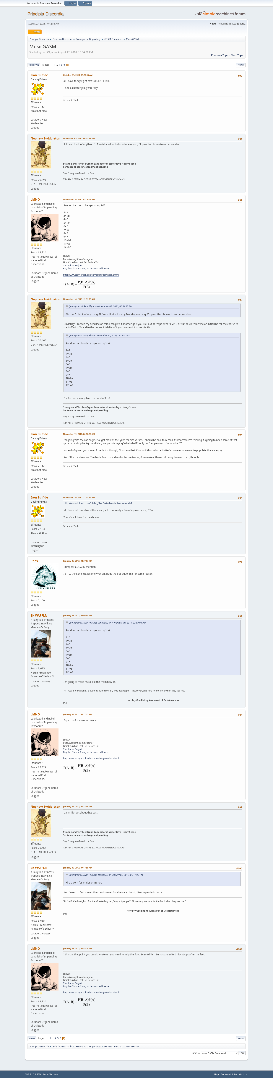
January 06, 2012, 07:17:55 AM (77, 867)
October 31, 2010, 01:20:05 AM (77, 75)
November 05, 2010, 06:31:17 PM (79, 138)
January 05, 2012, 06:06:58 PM (77, 615)
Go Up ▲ (243, 1074)
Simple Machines (50, 1074)
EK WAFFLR (39, 615)
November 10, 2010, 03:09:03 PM (79, 199)
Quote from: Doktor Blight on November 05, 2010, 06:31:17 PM (100, 306)
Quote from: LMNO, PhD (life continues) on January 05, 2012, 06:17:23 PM (106, 874)
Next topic (237, 55)
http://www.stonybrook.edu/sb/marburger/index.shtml (91, 274)
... (57, 64)
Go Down (34, 65)
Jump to (196, 1052)
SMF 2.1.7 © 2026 (33, 1074)
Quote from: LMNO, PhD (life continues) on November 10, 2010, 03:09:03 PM (107, 622)
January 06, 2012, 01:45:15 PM (77, 948)
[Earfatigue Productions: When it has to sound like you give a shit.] (32, 268)
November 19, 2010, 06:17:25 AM (79, 434)
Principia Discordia (45, 13)
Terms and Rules (229, 1074)
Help (216, 1074)
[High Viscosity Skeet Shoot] (32, 115)
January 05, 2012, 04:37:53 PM (77, 560)
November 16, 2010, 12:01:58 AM (79, 299)
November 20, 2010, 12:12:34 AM (79, 497)
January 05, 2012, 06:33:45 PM (77, 806)
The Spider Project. (73, 265)
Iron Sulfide (39, 75)
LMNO (35, 199)
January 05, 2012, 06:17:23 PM (77, 714)
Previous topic (220, 55)
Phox (34, 561)
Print (241, 65)
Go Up (32, 1038)
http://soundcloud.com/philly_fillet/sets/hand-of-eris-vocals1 (98, 503)
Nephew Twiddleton (45, 138)
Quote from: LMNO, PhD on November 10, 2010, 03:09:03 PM (99, 335)
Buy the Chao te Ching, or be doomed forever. (86, 268)
